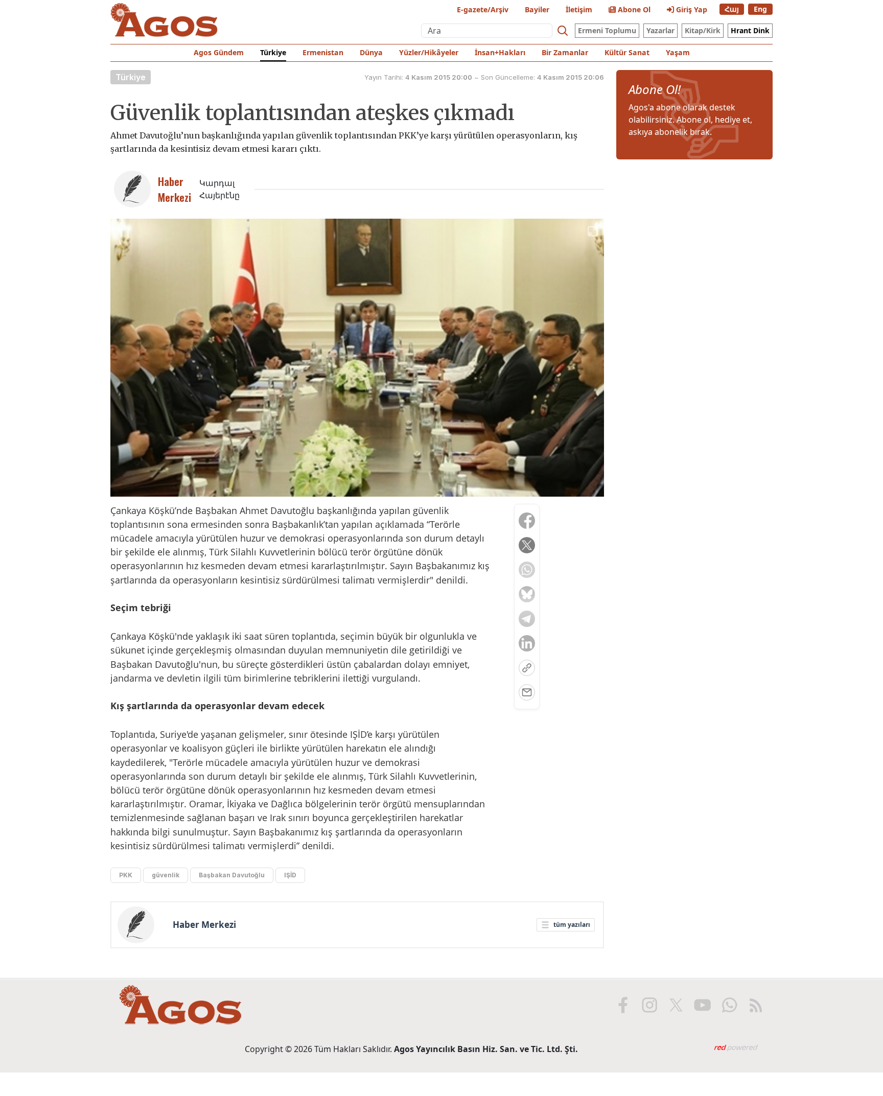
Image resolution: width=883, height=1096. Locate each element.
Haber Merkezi (204, 924)
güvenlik (165, 875)
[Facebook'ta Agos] (623, 1005)
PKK (125, 875)
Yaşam (678, 52)
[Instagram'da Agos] (649, 1005)
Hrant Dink (750, 30)
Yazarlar (660, 30)
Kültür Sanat (627, 52)
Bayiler (537, 9)
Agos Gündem (219, 52)
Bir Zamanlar (565, 52)
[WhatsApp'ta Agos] (729, 1005)
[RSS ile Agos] (755, 1005)
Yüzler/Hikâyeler (428, 52)
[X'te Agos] (676, 1005)
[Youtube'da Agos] (702, 1005)
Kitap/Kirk (703, 30)
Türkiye (273, 52)
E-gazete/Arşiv (482, 9)
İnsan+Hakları (500, 52)
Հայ (732, 9)
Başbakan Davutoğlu (232, 875)
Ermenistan (323, 52)
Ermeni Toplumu (607, 30)
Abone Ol (633, 9)
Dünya (371, 52)
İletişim (579, 9)
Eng (760, 9)
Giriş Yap (690, 9)
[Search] (562, 31)
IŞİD (290, 875)
